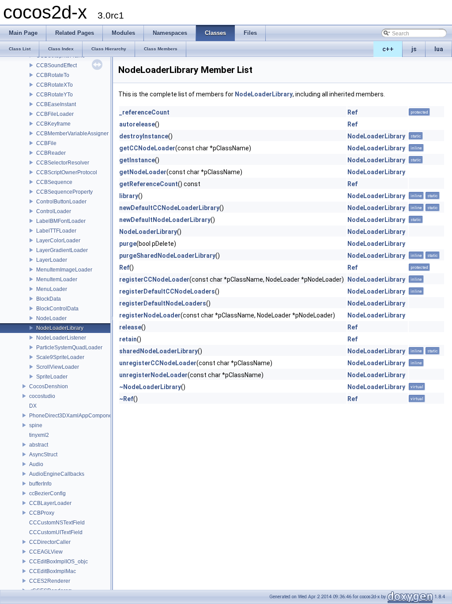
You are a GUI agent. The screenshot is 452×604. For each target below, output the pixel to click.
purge (127, 243)
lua (438, 49)
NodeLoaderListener (61, 338)
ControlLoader (53, 211)
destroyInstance (143, 136)
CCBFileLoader (55, 114)
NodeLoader (51, 318)
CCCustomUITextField (56, 532)
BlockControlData (57, 309)
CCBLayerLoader (50, 503)
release (130, 327)
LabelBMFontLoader (61, 221)
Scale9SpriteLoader (60, 357)
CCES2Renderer (49, 581)
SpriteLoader (52, 377)
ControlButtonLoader (61, 202)
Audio (36, 464)
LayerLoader (51, 260)
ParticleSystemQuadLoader (69, 347)
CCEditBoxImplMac (52, 571)
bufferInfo (40, 484)
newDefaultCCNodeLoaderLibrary (169, 207)
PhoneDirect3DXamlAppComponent (73, 416)
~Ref (126, 398)
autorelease (137, 124)
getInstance (137, 160)
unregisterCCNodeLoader (157, 363)
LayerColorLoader (58, 240)
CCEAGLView (46, 552)
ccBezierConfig (47, 493)
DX (33, 406)
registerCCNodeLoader (154, 279)
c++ (388, 49)
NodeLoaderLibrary (59, 328)
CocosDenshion (48, 386)
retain (128, 339)
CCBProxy (41, 513)
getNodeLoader (142, 172)
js (414, 49)
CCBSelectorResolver (62, 163)
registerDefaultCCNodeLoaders (167, 291)
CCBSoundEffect (56, 65)
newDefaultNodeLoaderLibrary (165, 219)
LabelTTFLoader (56, 231)
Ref (352, 112)
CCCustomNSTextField (57, 523)
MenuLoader (51, 289)
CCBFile (46, 143)
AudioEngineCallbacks (56, 474)
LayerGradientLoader (62, 250)
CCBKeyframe (53, 124)
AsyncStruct (43, 454)
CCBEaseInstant (56, 104)
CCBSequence (54, 182)
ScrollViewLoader (57, 367)
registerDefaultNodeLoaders (162, 303)
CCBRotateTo (52, 75)
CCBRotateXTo (54, 85)
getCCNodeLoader (147, 148)
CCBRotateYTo (54, 95)
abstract (38, 445)
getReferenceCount (148, 183)
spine (35, 425)
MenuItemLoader (56, 279)
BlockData (48, 299)
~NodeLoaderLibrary (150, 386)
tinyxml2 (39, 435)
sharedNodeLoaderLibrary (158, 351)
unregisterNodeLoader (153, 374)
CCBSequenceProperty (64, 192)
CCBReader (51, 153)
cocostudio (42, 396)
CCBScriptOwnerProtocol (66, 172)
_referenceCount (144, 112)
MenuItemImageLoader (64, 270)
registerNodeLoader (150, 315)
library (128, 195)
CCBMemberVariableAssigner (72, 133)
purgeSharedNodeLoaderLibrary (167, 255)
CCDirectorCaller (50, 542)
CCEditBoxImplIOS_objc (58, 561)
